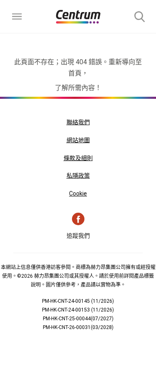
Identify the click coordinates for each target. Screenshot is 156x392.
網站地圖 (78, 140)
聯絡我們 (78, 122)
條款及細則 (78, 158)
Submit (139, 16)
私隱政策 (78, 175)
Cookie (78, 193)
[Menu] (16, 16)
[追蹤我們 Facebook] (78, 219)
